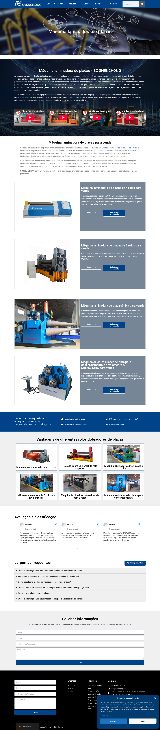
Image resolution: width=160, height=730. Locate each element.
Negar (142, 721)
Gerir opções (104, 715)
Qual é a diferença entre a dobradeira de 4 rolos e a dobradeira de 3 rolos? (50, 571)
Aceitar (113, 721)
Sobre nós (58, 4)
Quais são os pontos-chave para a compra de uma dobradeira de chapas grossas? (54, 587)
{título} (128, 726)
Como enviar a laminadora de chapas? (35, 593)
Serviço (87, 4)
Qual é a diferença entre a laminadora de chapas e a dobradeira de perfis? (50, 599)
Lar (48, 4)
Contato (113, 4)
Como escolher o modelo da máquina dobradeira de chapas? (44, 582)
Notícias (98, 4)
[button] (155, 698)
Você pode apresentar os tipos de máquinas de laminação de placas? (48, 576)
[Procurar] (142, 4)
